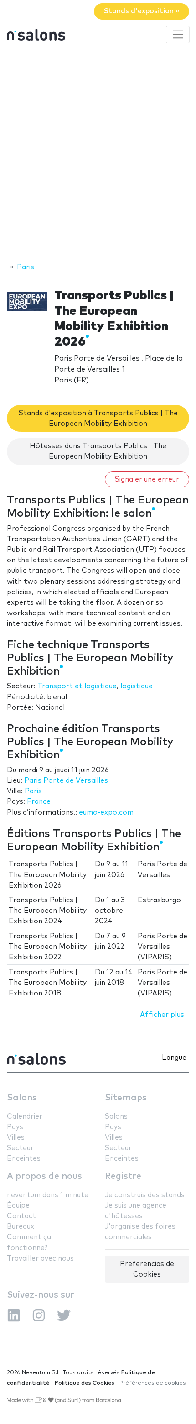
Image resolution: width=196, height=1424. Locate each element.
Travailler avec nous (40, 1258)
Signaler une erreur (147, 479)
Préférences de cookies (152, 1383)
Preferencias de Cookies (147, 1269)
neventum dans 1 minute (47, 1195)
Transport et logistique (77, 686)
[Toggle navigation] (178, 34)
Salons (22, 1098)
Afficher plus (162, 1014)
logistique (136, 686)
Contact (21, 1216)
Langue (174, 1057)
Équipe (18, 1205)
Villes (16, 1137)
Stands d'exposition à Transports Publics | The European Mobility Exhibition (98, 418)
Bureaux (20, 1226)
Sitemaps (126, 1098)
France (39, 801)
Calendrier (24, 1116)
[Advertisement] (98, 154)
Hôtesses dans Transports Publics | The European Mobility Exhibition (98, 451)
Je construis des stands (145, 1195)
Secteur (20, 1148)
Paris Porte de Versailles (66, 780)
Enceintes (24, 1158)
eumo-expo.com (106, 812)
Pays (15, 1127)
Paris (33, 791)
